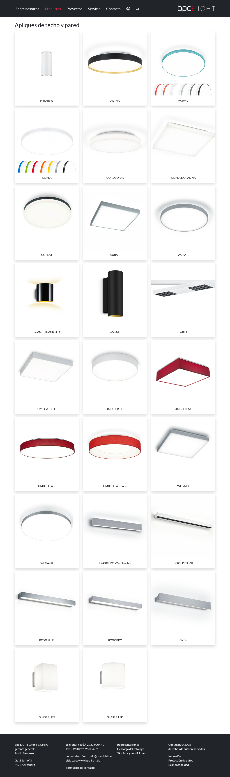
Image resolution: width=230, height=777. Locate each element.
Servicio (94, 8)
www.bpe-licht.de (89, 760)
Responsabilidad (178, 764)
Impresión (174, 756)
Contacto (113, 8)
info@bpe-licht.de (101, 756)
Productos (53, 8)
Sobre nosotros (27, 8)
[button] (128, 9)
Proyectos (74, 8)
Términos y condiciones (131, 753)
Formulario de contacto (80, 767)
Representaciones (128, 744)
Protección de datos (180, 760)
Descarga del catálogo (130, 749)
